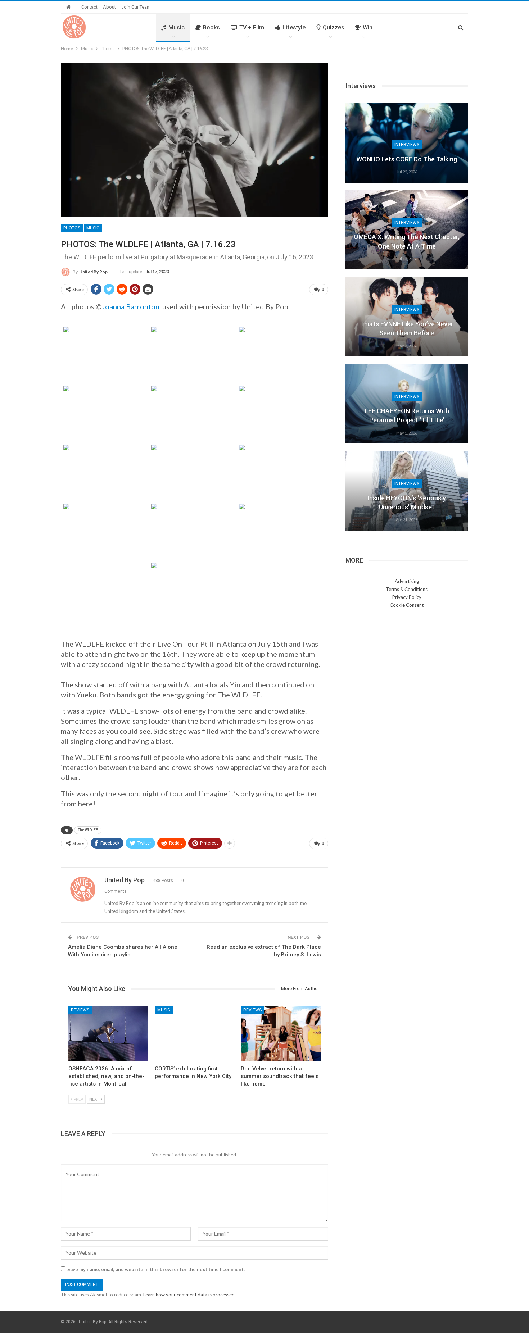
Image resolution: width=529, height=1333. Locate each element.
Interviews (406, 144)
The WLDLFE (88, 830)
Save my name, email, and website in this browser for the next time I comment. (156, 1269)
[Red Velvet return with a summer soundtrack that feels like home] (281, 1033)
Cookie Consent (407, 605)
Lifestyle (294, 27)
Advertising (407, 581)
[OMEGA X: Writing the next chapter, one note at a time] (407, 230)
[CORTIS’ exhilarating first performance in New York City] (195, 1033)
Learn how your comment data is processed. (189, 1294)
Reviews (80, 1010)
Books (211, 27)
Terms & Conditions (407, 589)
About (109, 7)
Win (367, 27)
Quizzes (333, 27)
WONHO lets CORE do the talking (406, 159)
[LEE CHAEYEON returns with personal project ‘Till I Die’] (407, 403)
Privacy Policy (406, 597)
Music (176, 27)
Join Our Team (136, 7)
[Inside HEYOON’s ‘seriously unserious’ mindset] (407, 490)
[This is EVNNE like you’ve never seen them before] (407, 316)
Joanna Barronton (130, 306)
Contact (89, 7)
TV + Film (251, 27)
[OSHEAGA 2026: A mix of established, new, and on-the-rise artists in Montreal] (108, 1033)
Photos (71, 228)
